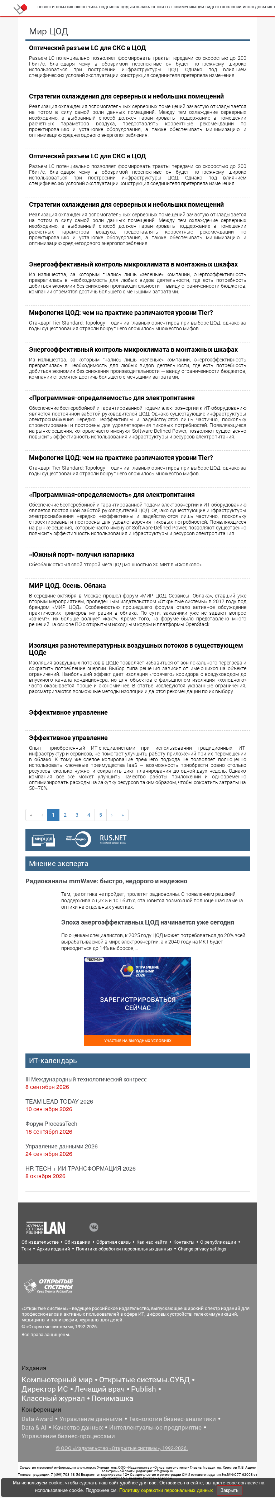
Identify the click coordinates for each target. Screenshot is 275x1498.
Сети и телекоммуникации (177, 7)
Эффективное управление (68, 712)
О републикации (218, 1242)
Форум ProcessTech (51, 1123)
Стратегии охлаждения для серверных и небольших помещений (126, 96)
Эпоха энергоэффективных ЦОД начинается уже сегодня (147, 922)
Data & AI (34, 1427)
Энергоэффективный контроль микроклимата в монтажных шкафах (133, 264)
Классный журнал (53, 1398)
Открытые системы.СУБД (144, 1379)
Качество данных (78, 1427)
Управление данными (90, 1418)
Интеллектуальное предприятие (155, 1427)
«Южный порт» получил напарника (82, 554)
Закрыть (229, 1490)
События (64, 7)
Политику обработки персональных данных (166, 1490)
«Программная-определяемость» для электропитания (112, 398)
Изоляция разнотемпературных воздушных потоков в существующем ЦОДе (136, 649)
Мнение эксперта (58, 863)
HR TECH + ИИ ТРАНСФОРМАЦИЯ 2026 (80, 1168)
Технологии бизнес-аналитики (172, 1418)
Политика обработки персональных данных (124, 1249)
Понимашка (112, 1398)
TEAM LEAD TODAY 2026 (59, 1101)
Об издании (77, 1242)
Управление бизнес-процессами (68, 1436)
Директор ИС (44, 1389)
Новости (46, 7)
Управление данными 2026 (61, 1146)
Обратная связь (113, 1242)
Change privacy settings (202, 1249)
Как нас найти (152, 1242)
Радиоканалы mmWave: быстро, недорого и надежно (106, 881)
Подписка (109, 7)
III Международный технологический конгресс (86, 1079)
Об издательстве (40, 1242)
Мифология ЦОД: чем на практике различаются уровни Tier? (121, 312)
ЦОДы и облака (135, 7)
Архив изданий (53, 1249)
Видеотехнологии (223, 7)
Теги (26, 1249)
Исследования (257, 7)
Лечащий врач (99, 1389)
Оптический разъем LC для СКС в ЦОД (87, 48)
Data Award (37, 1418)
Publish (143, 1389)
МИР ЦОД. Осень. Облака (67, 585)
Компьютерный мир (57, 1379)
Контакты (183, 1242)
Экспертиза (86, 7)
